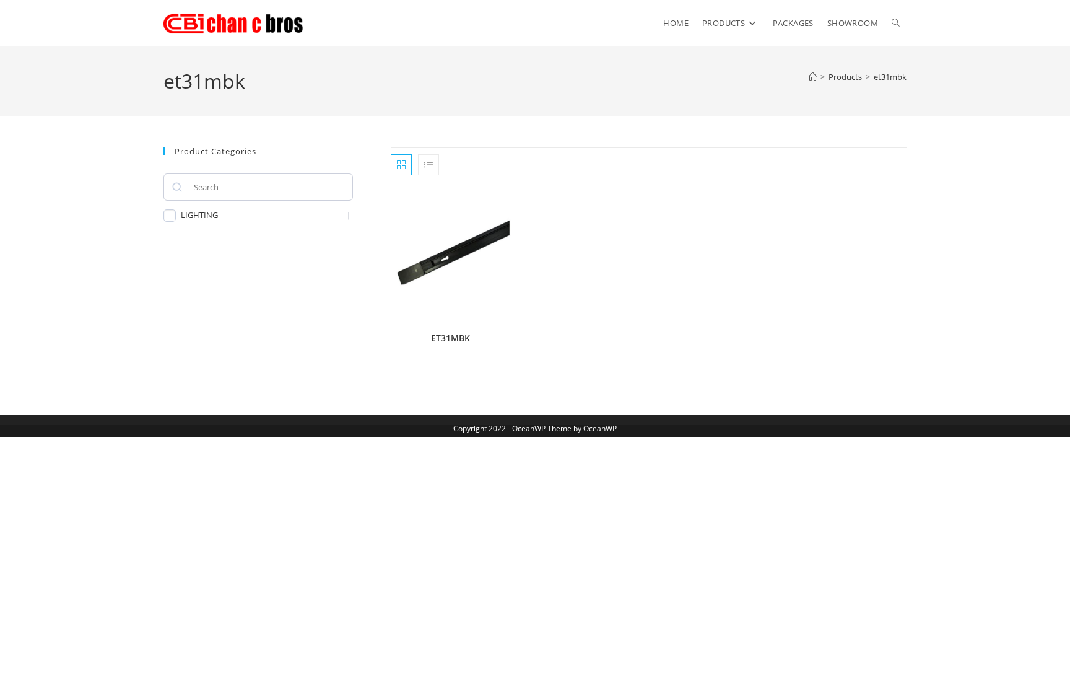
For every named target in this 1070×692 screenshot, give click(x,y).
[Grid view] (401, 164)
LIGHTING (199, 215)
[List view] (428, 164)
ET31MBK (450, 338)
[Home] (813, 76)
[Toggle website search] (896, 23)
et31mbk (890, 76)
